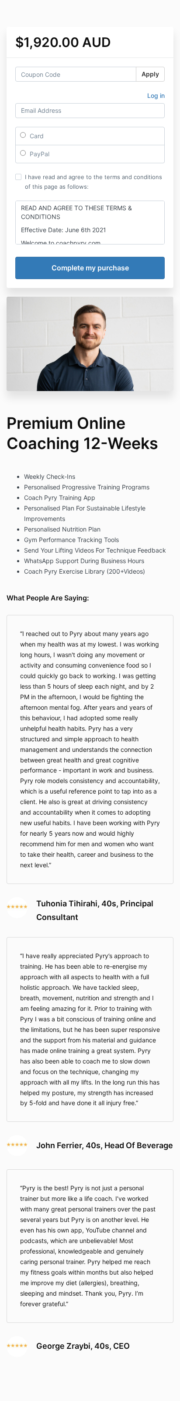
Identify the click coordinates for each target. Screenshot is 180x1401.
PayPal (38, 154)
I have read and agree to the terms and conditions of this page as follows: (93, 181)
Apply (150, 74)
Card (36, 136)
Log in (156, 95)
